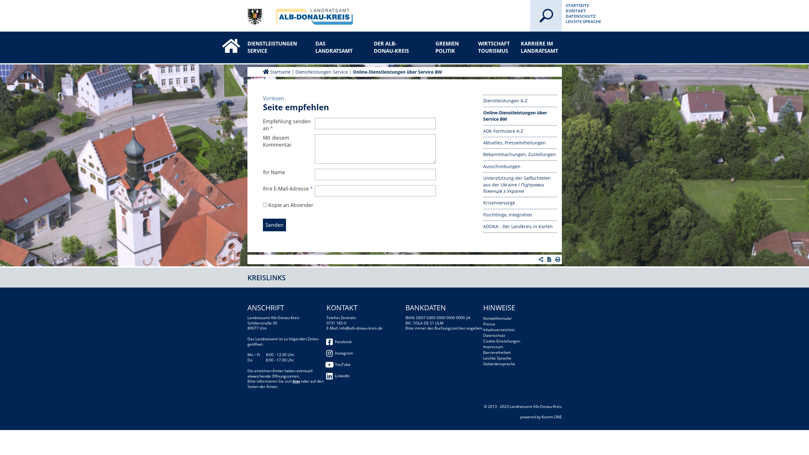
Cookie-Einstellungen (501, 341)
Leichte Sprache (583, 21)
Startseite (577, 5)
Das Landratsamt (334, 47)
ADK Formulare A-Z (503, 131)
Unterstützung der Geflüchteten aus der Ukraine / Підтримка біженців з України (517, 184)
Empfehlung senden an (287, 125)
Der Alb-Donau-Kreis (391, 47)
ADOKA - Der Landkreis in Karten (518, 226)
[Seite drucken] (558, 259)
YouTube (342, 364)
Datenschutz (581, 16)
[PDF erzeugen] (550, 259)
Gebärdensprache (499, 364)
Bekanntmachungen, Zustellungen (519, 154)
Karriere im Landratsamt (539, 47)
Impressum (493, 346)
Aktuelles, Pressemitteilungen (514, 143)
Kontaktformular (497, 318)
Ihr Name (274, 172)
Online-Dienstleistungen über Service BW (397, 72)
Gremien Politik (447, 47)
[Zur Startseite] (224, 40)
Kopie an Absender (290, 205)
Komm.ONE (552, 417)
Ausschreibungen (501, 166)
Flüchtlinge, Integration (507, 215)
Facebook (343, 341)
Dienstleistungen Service (268, 47)
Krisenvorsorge (499, 203)
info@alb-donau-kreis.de (360, 328)
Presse (489, 324)
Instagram (344, 353)
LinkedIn (342, 376)
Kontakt (576, 11)
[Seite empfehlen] (542, 259)
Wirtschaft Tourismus (494, 47)
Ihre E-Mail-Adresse (288, 188)
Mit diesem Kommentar (277, 141)
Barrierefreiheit (497, 352)
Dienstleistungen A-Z (505, 101)
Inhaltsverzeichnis (499, 329)
